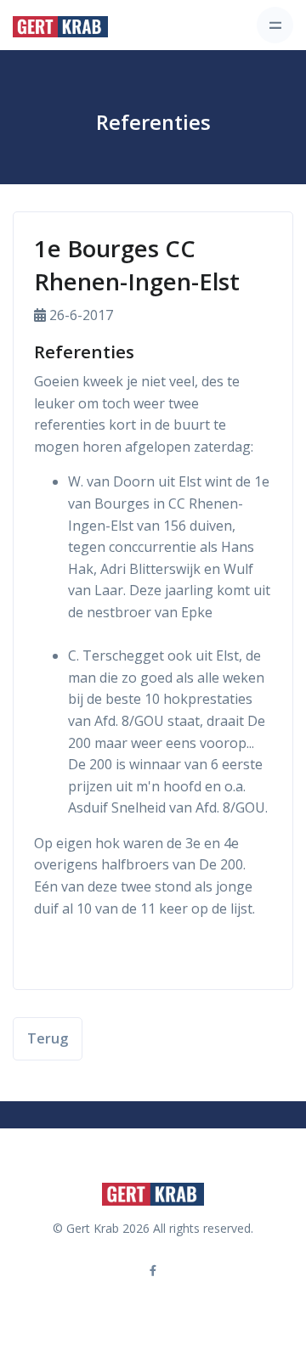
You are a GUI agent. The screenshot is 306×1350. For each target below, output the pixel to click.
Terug (47, 1038)
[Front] (60, 25)
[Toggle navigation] (275, 25)
